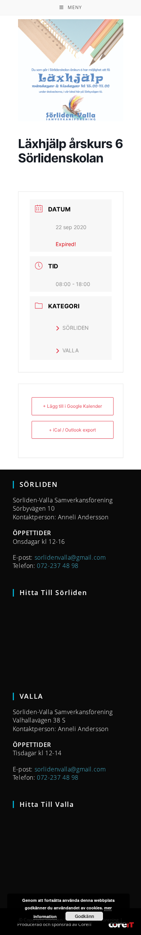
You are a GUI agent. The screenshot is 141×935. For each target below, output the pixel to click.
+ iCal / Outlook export (72, 430)
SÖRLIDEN (75, 327)
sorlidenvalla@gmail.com (70, 557)
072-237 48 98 (58, 566)
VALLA (70, 350)
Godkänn (84, 916)
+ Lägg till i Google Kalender (72, 406)
